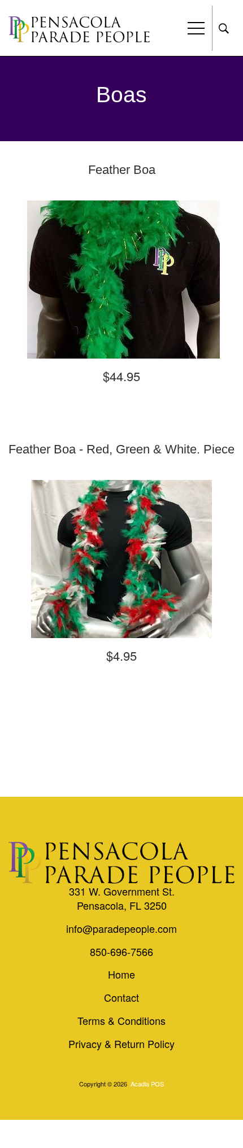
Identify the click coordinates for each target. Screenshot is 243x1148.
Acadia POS (147, 1083)
